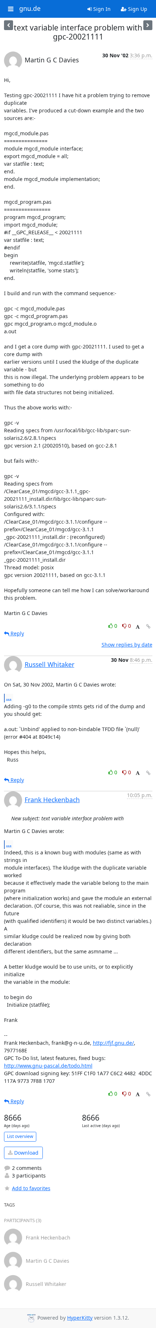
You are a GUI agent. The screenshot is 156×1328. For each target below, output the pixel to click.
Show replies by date (127, 644)
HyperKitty (80, 1317)
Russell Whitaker (49, 664)
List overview (20, 1136)
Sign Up (137, 8)
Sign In (101, 8)
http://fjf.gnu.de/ (113, 1042)
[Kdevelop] (8, 25)
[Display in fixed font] (138, 627)
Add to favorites (31, 1188)
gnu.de (30, 8)
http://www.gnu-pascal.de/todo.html (48, 1065)
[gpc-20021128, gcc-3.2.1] (147, 25)
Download (25, 1152)
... (9, 698)
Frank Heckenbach (52, 799)
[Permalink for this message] (148, 626)
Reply (16, 633)
